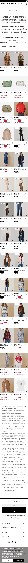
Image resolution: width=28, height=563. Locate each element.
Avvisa (7, 560)
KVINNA (14, 508)
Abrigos (3, 445)
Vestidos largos (5, 429)
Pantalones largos (6, 468)
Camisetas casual (8, 455)
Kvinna (9, 40)
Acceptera (19, 560)
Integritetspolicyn (19, 515)
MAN (14, 511)
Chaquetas (9, 444)
